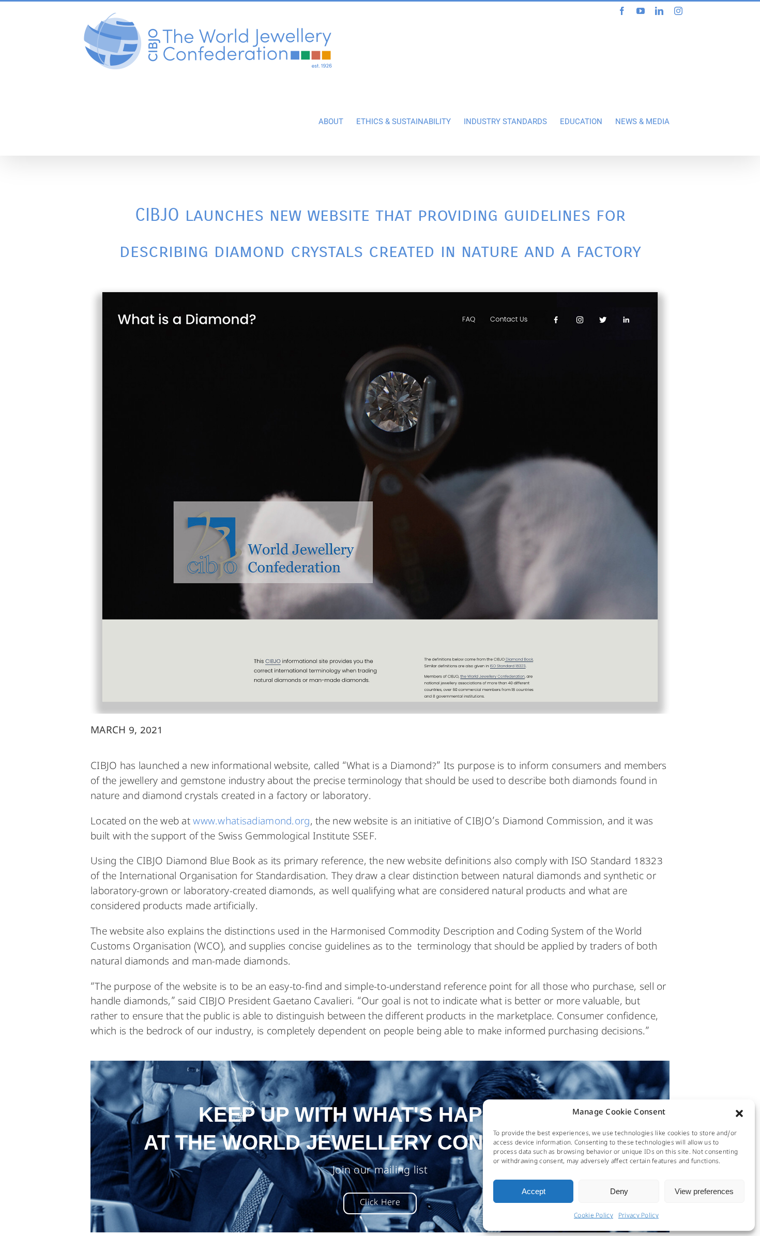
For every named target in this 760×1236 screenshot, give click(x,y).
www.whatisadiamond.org (251, 822)
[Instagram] (678, 11)
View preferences (704, 1191)
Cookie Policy (593, 1216)
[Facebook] (622, 11)
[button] (739, 1113)
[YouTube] (640, 11)
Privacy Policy (638, 1216)
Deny (619, 1191)
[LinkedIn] (659, 11)
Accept (533, 1191)
